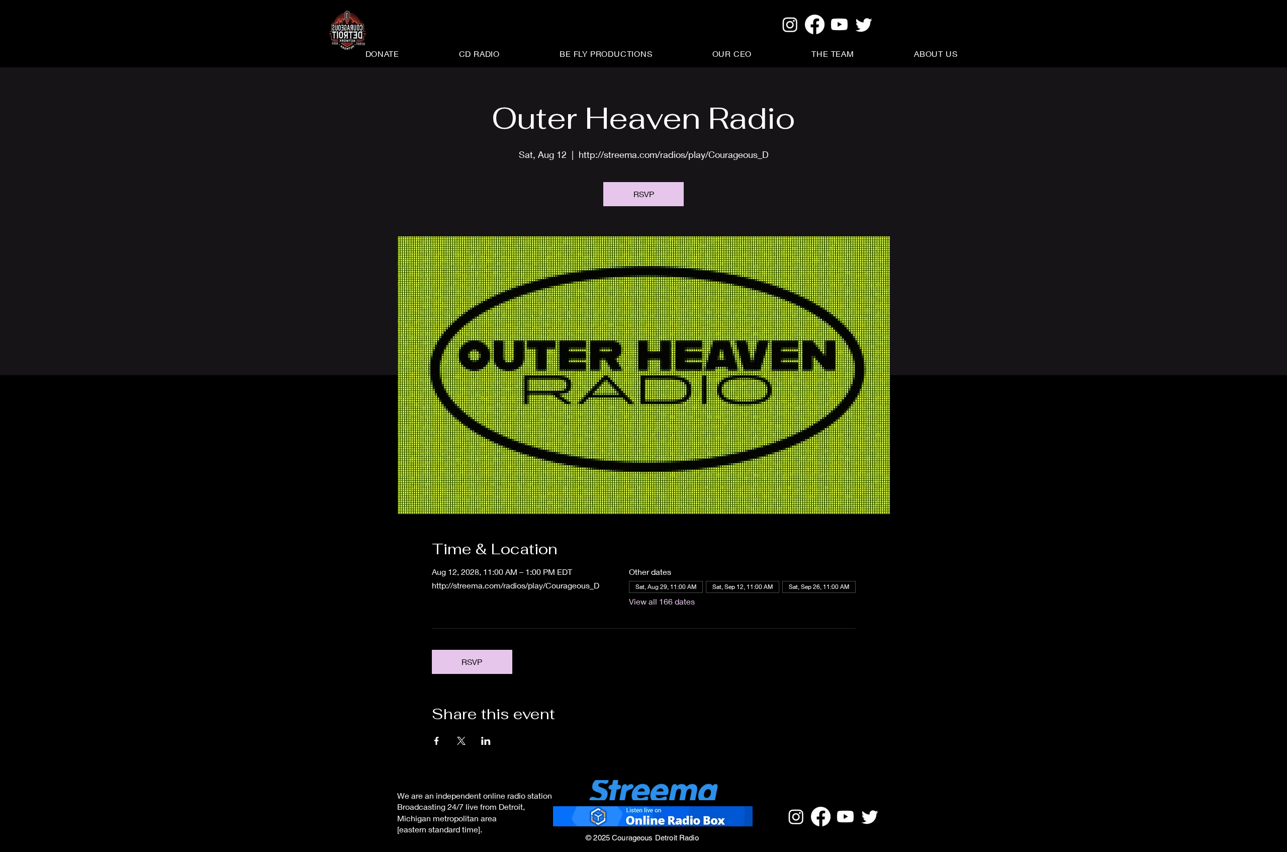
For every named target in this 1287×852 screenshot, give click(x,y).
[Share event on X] (461, 741)
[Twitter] (864, 24)
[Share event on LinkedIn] (486, 741)
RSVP (643, 194)
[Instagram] (790, 24)
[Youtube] (839, 24)
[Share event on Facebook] (436, 741)
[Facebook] (814, 24)
